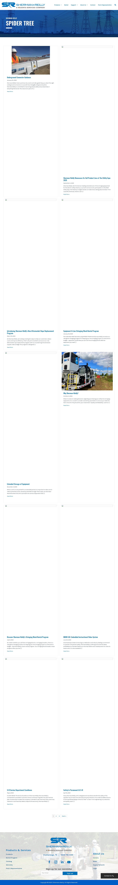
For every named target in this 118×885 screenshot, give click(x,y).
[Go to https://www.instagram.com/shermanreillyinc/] (55, 862)
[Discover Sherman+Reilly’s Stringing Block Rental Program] (30, 569)
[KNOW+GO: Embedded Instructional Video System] (87, 569)
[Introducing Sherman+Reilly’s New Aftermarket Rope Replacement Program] (30, 263)
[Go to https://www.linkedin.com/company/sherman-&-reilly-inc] (62, 862)
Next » (64, 816)
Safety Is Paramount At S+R (73, 790)
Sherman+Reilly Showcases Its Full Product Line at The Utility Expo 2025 (86, 179)
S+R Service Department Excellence (19, 790)
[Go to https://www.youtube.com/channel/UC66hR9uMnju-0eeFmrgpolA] (68, 862)
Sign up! (70, 873)
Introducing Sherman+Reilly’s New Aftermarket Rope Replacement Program (30, 332)
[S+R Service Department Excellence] (30, 722)
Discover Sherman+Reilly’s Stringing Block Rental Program (27, 637)
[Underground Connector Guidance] (30, 60)
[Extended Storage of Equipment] (30, 416)
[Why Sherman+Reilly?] (87, 371)
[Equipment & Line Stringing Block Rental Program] (87, 263)
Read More (10, 91)
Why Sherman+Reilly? (70, 393)
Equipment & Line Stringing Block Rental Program (81, 331)
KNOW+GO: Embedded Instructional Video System (80, 637)
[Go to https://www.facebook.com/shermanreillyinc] (49, 862)
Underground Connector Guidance (19, 77)
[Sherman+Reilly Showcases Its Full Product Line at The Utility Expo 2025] (87, 110)
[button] (61, 5)
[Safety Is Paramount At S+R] (87, 722)
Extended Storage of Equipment (18, 484)
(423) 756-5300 (67, 855)
